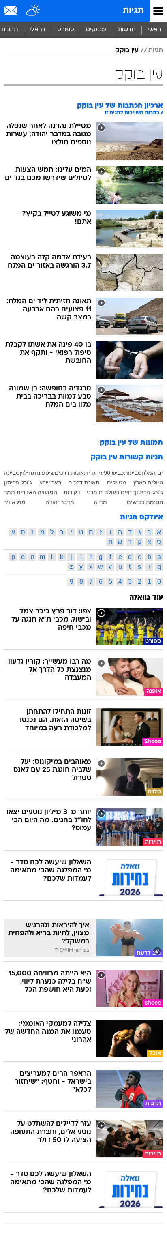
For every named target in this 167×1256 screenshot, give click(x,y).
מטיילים (116, 482)
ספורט (65, 30)
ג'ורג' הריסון (18, 482)
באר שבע (50, 482)
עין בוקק (127, 50)
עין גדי (96, 472)
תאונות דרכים (71, 472)
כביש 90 (114, 472)
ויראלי (37, 30)
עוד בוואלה (146, 597)
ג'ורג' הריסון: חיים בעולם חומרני (125, 492)
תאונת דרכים (84, 482)
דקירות (72, 492)
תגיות (133, 10)
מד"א (100, 502)
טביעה (11, 472)
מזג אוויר (15, 502)
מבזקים (96, 30)
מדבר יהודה (59, 502)
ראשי (154, 30)
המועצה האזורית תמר (30, 492)
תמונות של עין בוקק (131, 442)
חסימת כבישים (145, 502)
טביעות (132, 472)
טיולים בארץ (148, 482)
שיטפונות (43, 472)
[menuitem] (126, 30)
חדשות (127, 30)
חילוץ (25, 472)
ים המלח (152, 472)
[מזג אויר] (33, 11)
